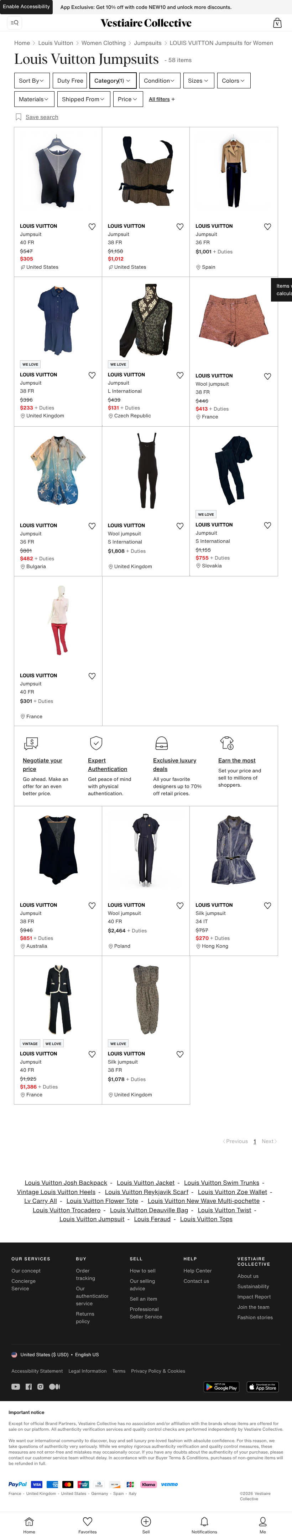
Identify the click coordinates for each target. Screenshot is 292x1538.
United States (74, 1493)
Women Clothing (104, 42)
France (15, 1493)
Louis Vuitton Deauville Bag (149, 1210)
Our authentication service (93, 1296)
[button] (277, 23)
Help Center (198, 1271)
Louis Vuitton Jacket (145, 1182)
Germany (99, 1493)
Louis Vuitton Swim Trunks (221, 1182)
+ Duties (223, 251)
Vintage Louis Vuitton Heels (56, 1192)
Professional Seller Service (146, 1313)
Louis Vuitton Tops (206, 1219)
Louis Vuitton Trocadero (66, 1210)
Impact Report (254, 1297)
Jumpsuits (147, 42)
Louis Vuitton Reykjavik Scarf (146, 1192)
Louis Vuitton (55, 42)
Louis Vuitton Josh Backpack (66, 1182)
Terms (118, 1371)
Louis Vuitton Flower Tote (102, 1201)
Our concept (26, 1271)
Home (22, 42)
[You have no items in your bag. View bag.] (277, 23)
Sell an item (143, 1299)
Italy (133, 1493)
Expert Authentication (107, 764)
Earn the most (237, 760)
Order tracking (85, 1274)
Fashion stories (255, 1317)
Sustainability (253, 1286)
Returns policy (85, 1317)
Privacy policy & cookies (158, 1371)
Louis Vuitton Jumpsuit (92, 1219)
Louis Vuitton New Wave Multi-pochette (204, 1201)
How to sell (142, 1271)
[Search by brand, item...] (14, 23)
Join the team (254, 1307)
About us (248, 1276)
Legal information (87, 1371)
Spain (118, 1493)
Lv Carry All (40, 1201)
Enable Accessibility (26, 6)
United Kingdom (41, 1493)
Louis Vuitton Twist (224, 1210)
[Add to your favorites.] (92, 226)
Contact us (196, 1281)
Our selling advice (142, 1284)
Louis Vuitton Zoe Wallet (232, 1192)
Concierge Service (23, 1284)
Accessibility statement (37, 1371)
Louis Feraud (152, 1219)
